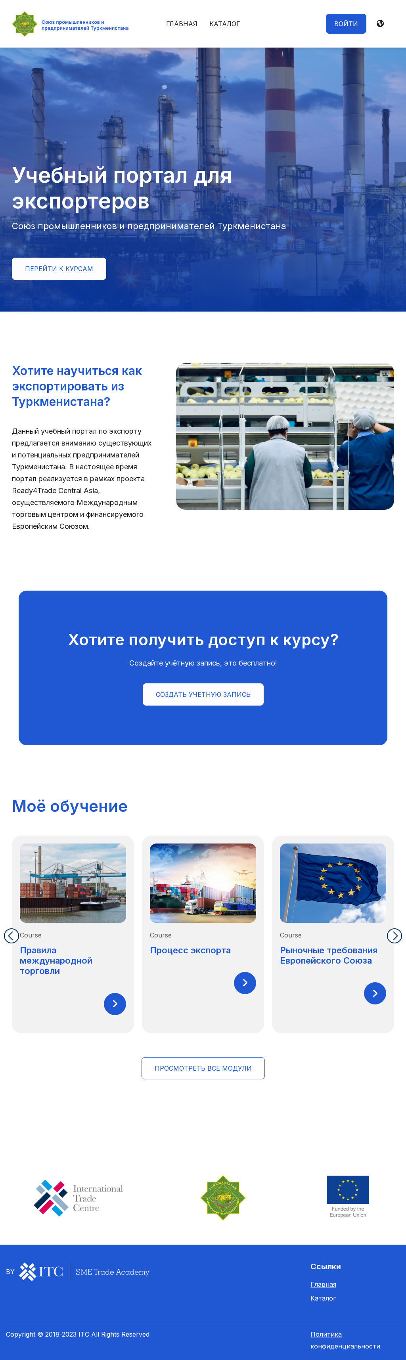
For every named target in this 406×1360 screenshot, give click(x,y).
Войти (346, 24)
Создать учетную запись (203, 694)
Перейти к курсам (59, 269)
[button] (380, 24)
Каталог (224, 24)
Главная (181, 24)
